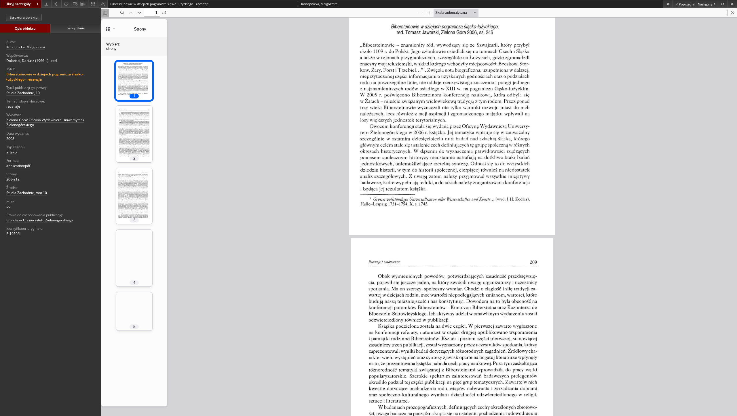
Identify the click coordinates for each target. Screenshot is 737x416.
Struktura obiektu (23, 17)
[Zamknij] (732, 4)
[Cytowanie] (93, 4)
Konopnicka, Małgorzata (25, 47)
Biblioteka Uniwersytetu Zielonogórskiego (39, 220)
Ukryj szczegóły (18, 3)
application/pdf (18, 165)
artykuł (11, 152)
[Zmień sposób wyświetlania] (74, 4)
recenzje (13, 106)
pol (8, 206)
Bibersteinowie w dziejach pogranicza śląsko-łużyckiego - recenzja (44, 76)
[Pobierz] (46, 4)
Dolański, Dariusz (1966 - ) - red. (32, 60)
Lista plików (76, 28)
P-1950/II (13, 233)
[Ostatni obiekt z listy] (722, 4)
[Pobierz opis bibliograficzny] (83, 4)
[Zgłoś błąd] (103, 4)
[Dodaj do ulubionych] (66, 4)
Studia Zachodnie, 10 (23, 92)
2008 (10, 138)
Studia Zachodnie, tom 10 (26, 192)
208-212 (13, 179)
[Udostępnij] (56, 4)
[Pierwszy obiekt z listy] (668, 4)
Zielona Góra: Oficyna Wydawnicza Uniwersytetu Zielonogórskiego (45, 122)
